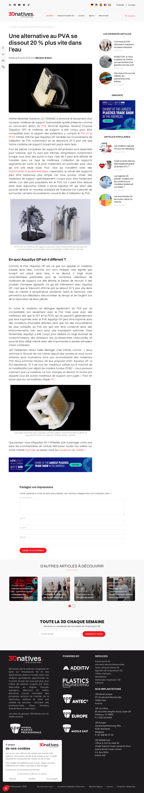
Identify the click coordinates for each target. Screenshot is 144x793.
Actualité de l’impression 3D (30, 27)
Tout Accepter (52, 779)
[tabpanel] (23, 589)
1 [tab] (69, 606)
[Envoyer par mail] (3, 61)
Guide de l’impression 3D (65, 15)
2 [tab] (74, 606)
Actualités (49, 15)
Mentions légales (96, 787)
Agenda (91, 15)
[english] (96, 5)
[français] (105, 5)
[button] (6, 788)
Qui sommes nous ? (45, 787)
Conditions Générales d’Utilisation (71, 787)
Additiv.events (16, 716)
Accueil (12, 27)
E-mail (23, 528)
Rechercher (131, 16)
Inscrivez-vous (94, 634)
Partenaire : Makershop (126, 787)
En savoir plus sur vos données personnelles (23, 770)
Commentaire (26, 498)
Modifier (32, 779)
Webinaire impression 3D (108, 679)
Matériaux (49, 27)
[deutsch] (92, 5)
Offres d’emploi (103, 15)
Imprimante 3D (102, 661)
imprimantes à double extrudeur (28, 171)
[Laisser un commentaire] (3, 67)
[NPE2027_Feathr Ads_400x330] (117, 115)
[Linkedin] (3, 54)
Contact (131, 5)
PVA (43, 126)
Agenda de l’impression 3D (108, 670)
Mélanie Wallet (43, 57)
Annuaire (81, 15)
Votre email (47, 633)
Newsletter (100, 676)
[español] (101, 5)
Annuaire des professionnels (109, 664)
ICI (52, 379)
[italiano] (109, 5)
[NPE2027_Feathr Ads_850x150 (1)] (50, 464)
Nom (22, 518)
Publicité (120, 5)
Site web (23, 537)
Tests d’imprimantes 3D (107, 667)
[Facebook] (3, 48)
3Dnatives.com (38, 713)
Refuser (12, 779)
